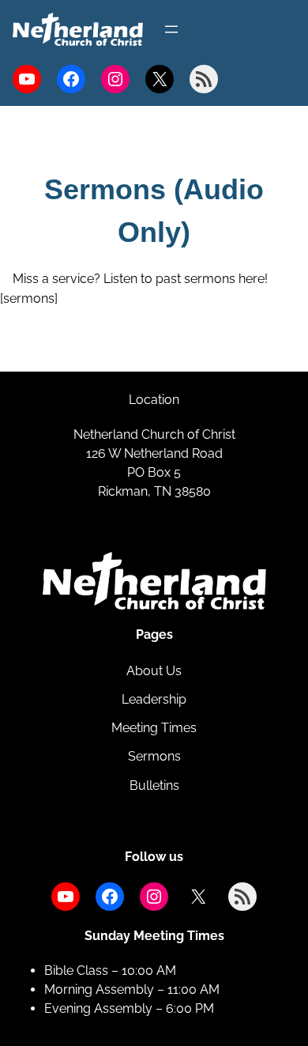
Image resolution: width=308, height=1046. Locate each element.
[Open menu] (171, 29)
